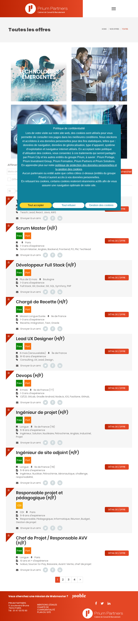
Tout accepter (36, 205)
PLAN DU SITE (44, 612)
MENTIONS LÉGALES (47, 604)
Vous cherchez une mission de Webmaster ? (38, 596)
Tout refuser (69, 205)
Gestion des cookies (101, 205)
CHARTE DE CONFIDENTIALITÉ (46, 608)
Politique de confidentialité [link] (69, 128)
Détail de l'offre (116, 240)
